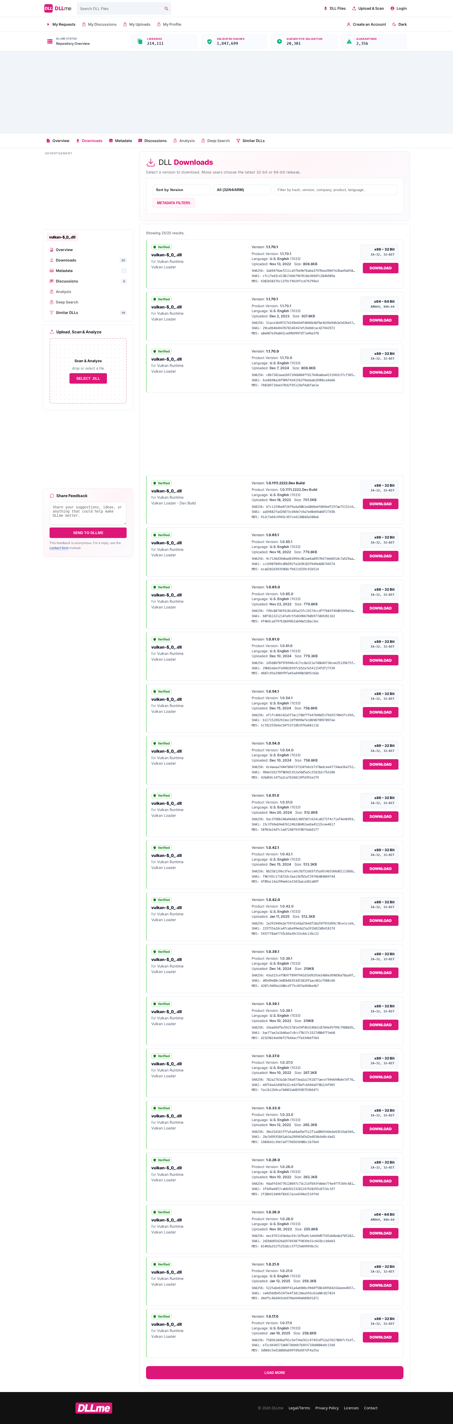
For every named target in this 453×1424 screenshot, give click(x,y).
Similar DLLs (253, 140)
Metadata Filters (173, 203)
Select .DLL (88, 378)
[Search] (166, 8)
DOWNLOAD (381, 268)
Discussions (155, 140)
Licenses (351, 1407)
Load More (275, 1373)
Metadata (123, 140)
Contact (371, 1407)
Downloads (92, 140)
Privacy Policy (327, 1407)
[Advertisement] (226, 92)
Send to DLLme (88, 533)
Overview (60, 140)
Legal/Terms (299, 1407)
